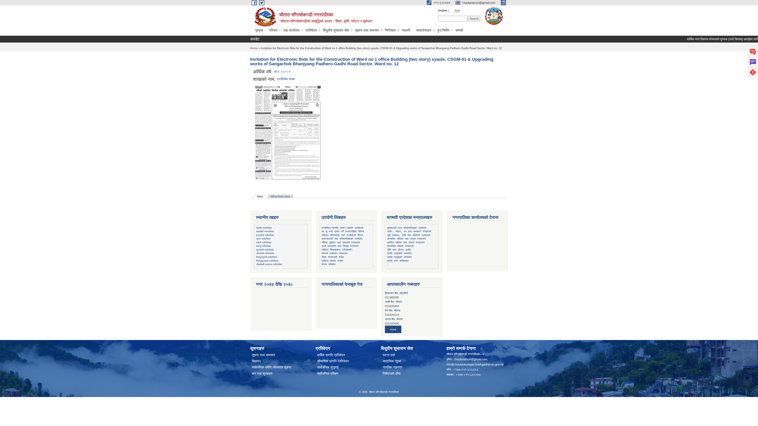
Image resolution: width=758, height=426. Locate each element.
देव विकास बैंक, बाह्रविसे (397, 319)
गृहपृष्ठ (259, 30)
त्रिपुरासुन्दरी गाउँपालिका (266, 257)
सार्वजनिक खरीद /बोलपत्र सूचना (271, 367)
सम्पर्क (459, 30)
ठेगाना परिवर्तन (328, 264)
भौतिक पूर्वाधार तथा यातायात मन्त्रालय (341, 242)
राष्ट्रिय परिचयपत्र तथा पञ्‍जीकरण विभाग (342, 235)
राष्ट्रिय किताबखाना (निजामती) (337, 249)
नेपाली (457, 10)
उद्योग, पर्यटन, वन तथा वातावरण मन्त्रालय (409, 231)
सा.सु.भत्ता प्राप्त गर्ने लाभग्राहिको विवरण (343, 231)
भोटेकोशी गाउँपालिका (265, 253)
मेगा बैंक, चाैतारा (392, 301)
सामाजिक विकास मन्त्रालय (400, 246)
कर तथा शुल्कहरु (262, 374)
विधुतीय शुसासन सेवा (336, 30)
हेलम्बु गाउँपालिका (263, 246)
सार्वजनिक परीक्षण (327, 374)
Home (254, 48)
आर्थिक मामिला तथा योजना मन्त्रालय (405, 242)
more (393, 329)
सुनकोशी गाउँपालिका (265, 249)
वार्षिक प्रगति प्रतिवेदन (331, 355)
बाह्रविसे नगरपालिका (265, 231)
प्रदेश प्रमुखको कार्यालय (399, 253)
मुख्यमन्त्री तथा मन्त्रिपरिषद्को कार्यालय (406, 227)
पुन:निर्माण (443, 30)
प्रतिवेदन (311, 30)
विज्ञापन (256, 361)
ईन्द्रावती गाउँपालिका (265, 235)
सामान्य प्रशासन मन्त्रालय (334, 253)
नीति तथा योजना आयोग (399, 249)
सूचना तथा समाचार (367, 30)
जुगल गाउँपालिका (263, 238)
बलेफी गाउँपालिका (263, 242)
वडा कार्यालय (291, 30)
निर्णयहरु (390, 30)
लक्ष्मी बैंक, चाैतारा (393, 293)
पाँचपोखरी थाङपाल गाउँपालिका (269, 264)
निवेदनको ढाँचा (392, 374)
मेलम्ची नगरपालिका (264, 227)
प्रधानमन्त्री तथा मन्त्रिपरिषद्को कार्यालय (342, 238)
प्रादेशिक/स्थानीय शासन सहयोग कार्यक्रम (342, 227)
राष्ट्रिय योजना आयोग (332, 260)
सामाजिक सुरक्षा (392, 361)
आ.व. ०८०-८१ (282, 71)
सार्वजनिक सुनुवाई (328, 367)
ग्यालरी (406, 30)
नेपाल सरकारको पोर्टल (333, 257)
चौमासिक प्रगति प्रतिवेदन (333, 361)
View (261, 196)
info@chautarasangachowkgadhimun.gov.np (475, 364)
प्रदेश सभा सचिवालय (397, 260)
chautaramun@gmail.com (470, 359)
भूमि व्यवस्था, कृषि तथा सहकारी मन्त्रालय (408, 235)
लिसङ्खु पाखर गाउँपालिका (267, 260)
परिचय (273, 30)
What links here (280, 196)
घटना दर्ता (389, 355)
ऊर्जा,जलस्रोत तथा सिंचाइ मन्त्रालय (340, 246)
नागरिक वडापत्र (392, 367)
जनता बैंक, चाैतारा (394, 310)
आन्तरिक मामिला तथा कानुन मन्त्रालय (406, 238)
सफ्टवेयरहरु (423, 30)
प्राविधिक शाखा (286, 79)
